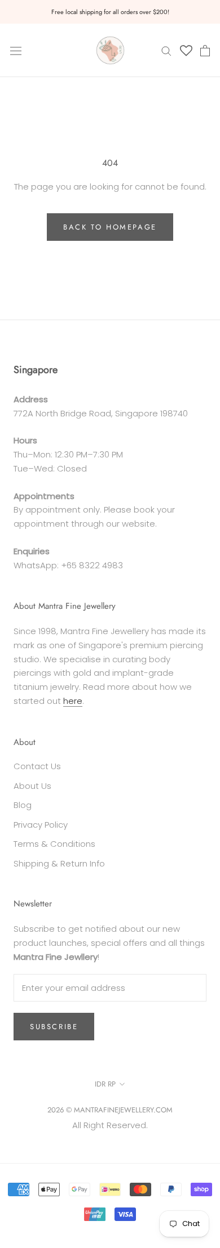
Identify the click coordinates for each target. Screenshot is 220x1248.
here (72, 701)
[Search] (166, 50)
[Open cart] (205, 50)
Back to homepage (110, 227)
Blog (23, 805)
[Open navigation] (15, 50)
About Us (32, 786)
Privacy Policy (41, 824)
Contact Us (37, 766)
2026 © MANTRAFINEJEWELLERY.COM (110, 1110)
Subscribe (54, 1026)
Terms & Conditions (54, 844)
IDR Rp (105, 1084)
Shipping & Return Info (59, 863)
